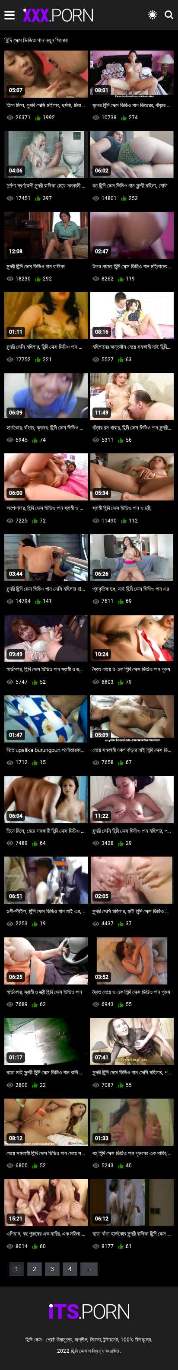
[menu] (9, 15)
